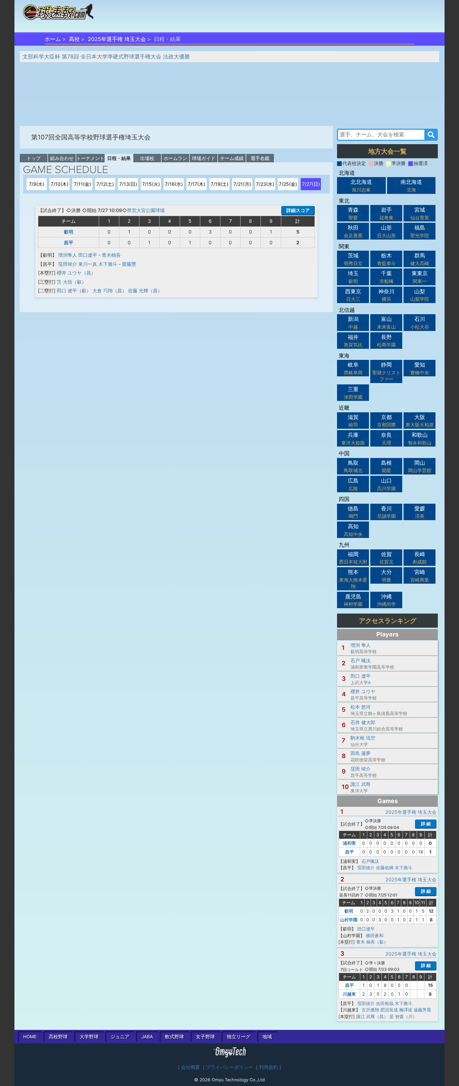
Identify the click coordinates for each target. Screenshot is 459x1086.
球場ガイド (203, 158)
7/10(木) (60, 184)
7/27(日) (311, 184)
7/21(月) (242, 184)
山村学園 (349, 919)
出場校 (147, 158)
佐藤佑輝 (384, 867)
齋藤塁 (129, 264)
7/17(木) (196, 184)
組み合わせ (62, 158)
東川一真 (87, 264)
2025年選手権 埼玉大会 (117, 39)
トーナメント (90, 158)
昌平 (68, 242)
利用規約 (268, 1067)
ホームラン (175, 158)
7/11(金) (82, 184)
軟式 (174, 1036)
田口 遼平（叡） (74, 290)
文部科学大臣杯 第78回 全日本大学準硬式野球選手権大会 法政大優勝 (106, 56)
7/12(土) (105, 184)
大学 (89, 1036)
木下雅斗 (107, 264)
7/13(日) (128, 184)
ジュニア (120, 1036)
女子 (205, 1036)
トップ (34, 158)
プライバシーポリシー (229, 1067)
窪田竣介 (67, 264)
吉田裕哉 (384, 1003)
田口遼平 (87, 255)
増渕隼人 (67, 255)
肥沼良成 (389, 1009)
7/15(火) (151, 184)
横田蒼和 (374, 935)
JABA (147, 1036)
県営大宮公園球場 (146, 210)
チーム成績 (232, 158)
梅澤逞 (405, 1009)
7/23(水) (265, 184)
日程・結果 (119, 158)
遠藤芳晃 (422, 1009)
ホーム (53, 39)
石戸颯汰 (370, 861)
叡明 (68, 232)
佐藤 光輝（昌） (145, 290)
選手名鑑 (260, 158)
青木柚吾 (111, 255)
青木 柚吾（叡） (372, 942)
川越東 (349, 994)
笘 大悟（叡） (71, 282)
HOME (30, 1036)
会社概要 (190, 1067)
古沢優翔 (370, 1009)
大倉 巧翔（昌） (109, 290)
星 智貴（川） (403, 1016)
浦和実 (349, 843)
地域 (267, 1036)
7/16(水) (174, 184)
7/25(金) (288, 184)
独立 (238, 1036)
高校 (74, 39)
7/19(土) (219, 184)
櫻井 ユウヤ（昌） (76, 273)
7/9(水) (36, 184)
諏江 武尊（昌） (372, 1016)
